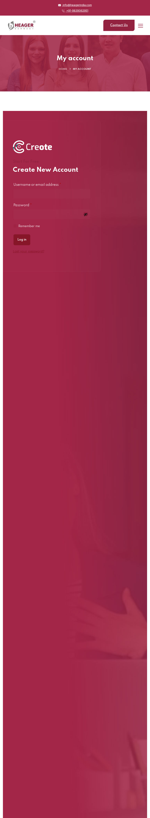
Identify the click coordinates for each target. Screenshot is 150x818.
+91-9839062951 (77, 10)
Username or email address (44, 184)
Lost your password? (28, 251)
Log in (21, 239)
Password (29, 205)
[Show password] (86, 214)
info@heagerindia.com (77, 5)
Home (63, 69)
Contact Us (119, 25)
